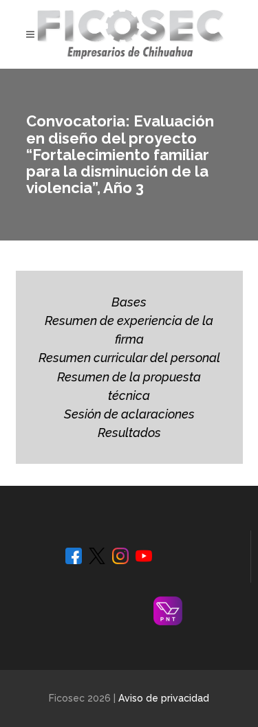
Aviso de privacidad (163, 698)
